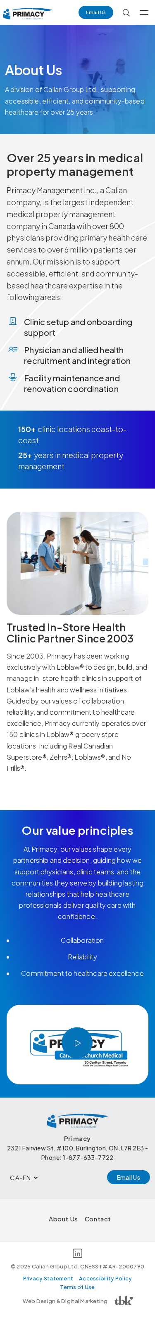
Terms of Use (77, 1287)
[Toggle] (144, 12)
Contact (98, 1219)
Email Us (96, 12)
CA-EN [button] (20, 1177)
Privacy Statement (48, 1278)
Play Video (77, 1042)
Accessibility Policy (105, 1278)
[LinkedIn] (77, 1255)
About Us (63, 1219)
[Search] (126, 12)
